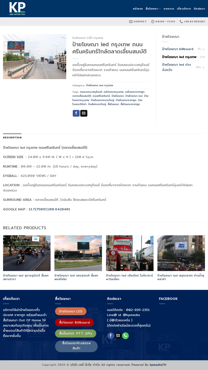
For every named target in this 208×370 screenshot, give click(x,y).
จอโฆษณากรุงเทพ (114, 92)
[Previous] (3, 262)
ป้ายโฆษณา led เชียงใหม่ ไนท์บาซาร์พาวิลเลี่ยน (129, 277)
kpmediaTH (158, 364)
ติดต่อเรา (199, 9)
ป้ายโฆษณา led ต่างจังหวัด (176, 67)
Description (12, 137)
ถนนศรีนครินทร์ (101, 96)
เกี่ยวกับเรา (184, 9)
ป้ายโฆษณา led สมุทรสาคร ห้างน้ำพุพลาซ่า (180, 277)
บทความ (169, 9)
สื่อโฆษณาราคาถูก (130, 104)
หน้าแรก (138, 9)
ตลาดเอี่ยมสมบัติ (81, 96)
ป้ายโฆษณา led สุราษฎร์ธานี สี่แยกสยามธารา (26, 277)
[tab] (12, 137)
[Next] (205, 262)
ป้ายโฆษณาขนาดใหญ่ (102, 100)
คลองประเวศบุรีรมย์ (91, 92)
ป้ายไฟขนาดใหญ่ (97, 104)
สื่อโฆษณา (152, 9)
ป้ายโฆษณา (118, 96)
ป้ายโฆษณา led (133, 96)
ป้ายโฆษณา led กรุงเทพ (87, 37)
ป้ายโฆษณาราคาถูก (126, 100)
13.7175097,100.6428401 (49, 209)
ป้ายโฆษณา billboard (177, 49)
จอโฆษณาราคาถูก (134, 92)
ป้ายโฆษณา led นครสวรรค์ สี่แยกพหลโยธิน (76, 277)
